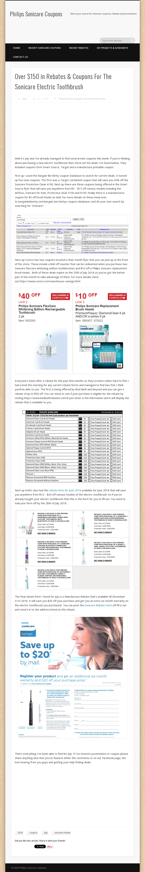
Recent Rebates (78, 47)
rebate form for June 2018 (65, 490)
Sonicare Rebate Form (98, 605)
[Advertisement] (72, 131)
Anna (24, 98)
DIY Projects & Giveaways (112, 47)
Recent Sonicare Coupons (44, 47)
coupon (33, 832)
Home (16, 47)
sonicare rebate (62, 832)
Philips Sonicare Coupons (36, 14)
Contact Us (20, 56)
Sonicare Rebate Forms (94, 98)
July (46, 832)
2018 (20, 832)
